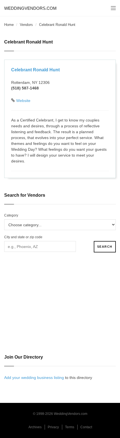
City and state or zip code (23, 237)
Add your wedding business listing (34, 377)
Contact (86, 427)
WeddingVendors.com (30, 8)
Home (9, 25)
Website (23, 100)
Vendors (26, 25)
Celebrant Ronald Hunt (35, 69)
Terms (69, 427)
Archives (35, 427)
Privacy (53, 427)
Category (11, 215)
